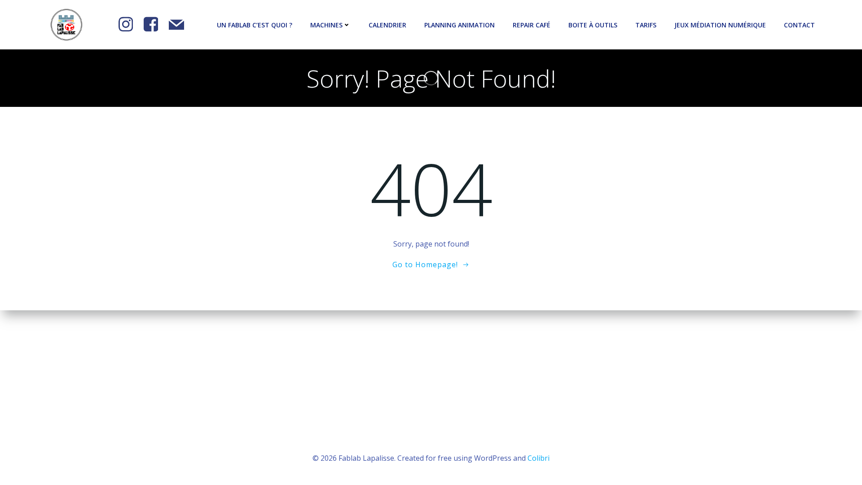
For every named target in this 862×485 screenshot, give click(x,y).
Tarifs (645, 25)
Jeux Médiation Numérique (720, 25)
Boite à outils (592, 25)
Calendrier (387, 25)
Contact (799, 25)
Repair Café (531, 25)
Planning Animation (459, 25)
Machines (326, 25)
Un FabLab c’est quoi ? (254, 25)
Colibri (539, 458)
